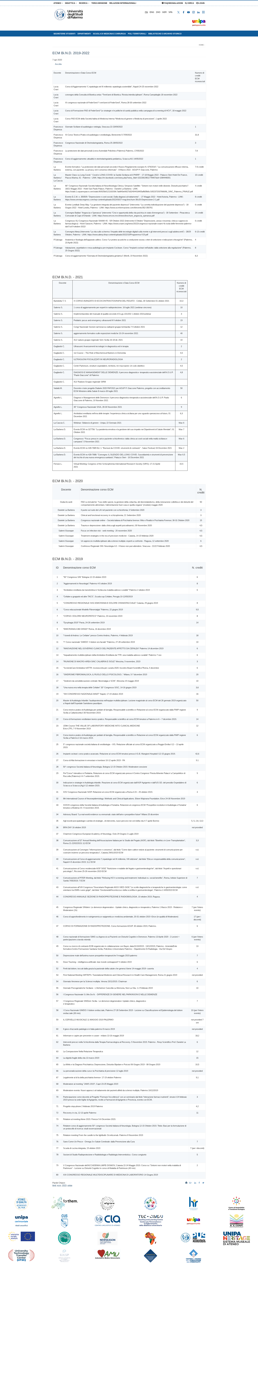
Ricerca (83, 3)
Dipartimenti (84, 34)
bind (54, 1185)
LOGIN (201, 3)
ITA (146, 12)
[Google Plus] (190, 1183)
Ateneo (57, 3)
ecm (59, 1185)
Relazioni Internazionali (122, 3)
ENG (152, 12)
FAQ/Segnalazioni (173, 3)
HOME (201, 45)
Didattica (70, 3)
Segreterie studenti (64, 34)
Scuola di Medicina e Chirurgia (109, 34)
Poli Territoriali (137, 34)
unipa (69, 1185)
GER (164, 12)
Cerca (190, 3)
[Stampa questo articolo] (186, 1183)
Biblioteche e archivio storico (165, 34)
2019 (64, 1185)
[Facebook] (199, 1183)
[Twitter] (203, 1183)
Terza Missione (99, 3)
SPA (170, 12)
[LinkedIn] (195, 1183)
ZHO (158, 12)
